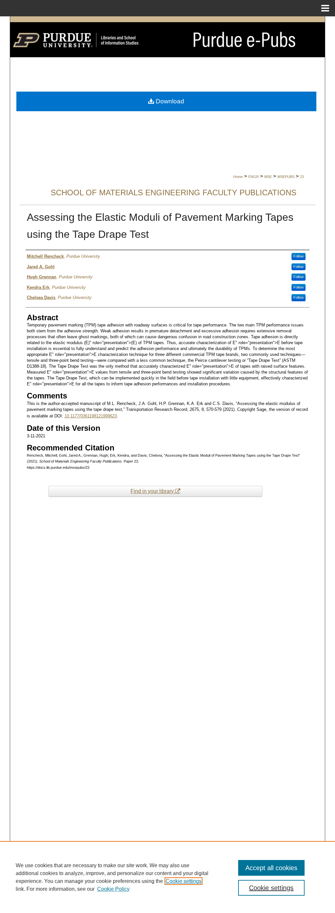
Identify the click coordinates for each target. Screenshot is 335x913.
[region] (167, 877)
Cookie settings (184, 881)
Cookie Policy (113, 889)
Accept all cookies (271, 867)
